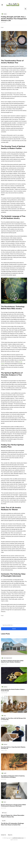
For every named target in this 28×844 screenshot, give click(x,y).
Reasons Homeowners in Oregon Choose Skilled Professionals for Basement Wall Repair (13, 805)
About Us (10, 835)
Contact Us (3, 835)
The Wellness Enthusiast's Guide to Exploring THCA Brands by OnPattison (13, 776)
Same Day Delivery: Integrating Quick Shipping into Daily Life (13, 747)
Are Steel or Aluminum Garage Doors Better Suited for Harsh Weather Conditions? (12, 661)
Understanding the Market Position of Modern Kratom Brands (13, 690)
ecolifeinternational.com (18, 838)
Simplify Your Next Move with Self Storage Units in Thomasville (13, 718)
